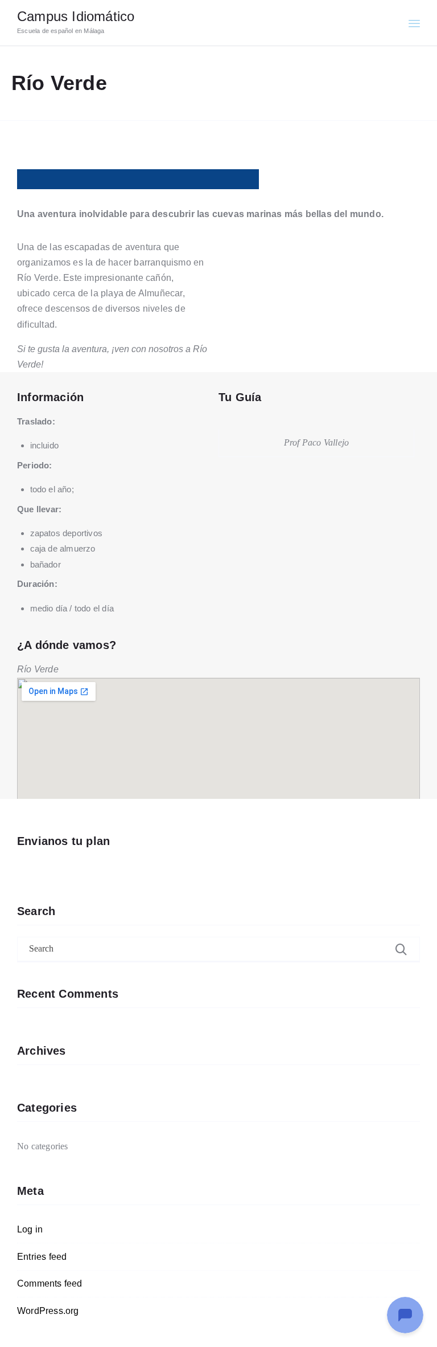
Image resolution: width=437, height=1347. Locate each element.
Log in (30, 1229)
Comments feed (50, 1283)
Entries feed (42, 1257)
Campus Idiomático (75, 16)
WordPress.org (48, 1311)
